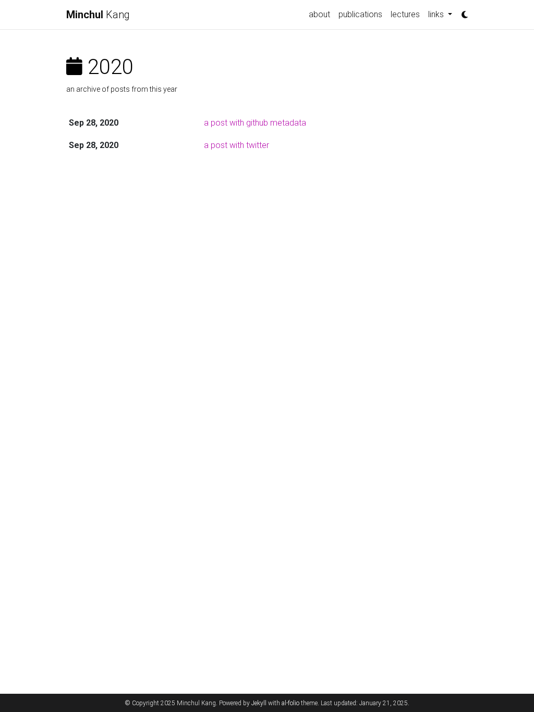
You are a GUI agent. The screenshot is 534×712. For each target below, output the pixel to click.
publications (360, 14)
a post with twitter (236, 145)
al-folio (290, 703)
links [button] (437, 14)
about (319, 14)
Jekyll (258, 703)
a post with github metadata (255, 123)
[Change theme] (462, 11)
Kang (98, 14)
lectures (405, 14)
